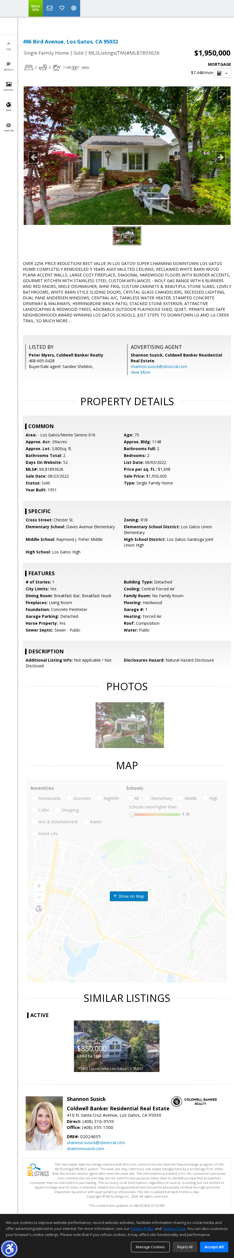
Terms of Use (173, 1228)
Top (8, 49)
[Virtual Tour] (74, 8)
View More (140, 372)
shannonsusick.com (85, 1148)
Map (8, 110)
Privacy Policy (142, 1228)
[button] (9, 1249)
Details (8, 69)
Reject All (185, 1246)
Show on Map (130, 896)
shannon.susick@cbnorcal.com (159, 366)
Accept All (214, 1246)
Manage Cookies (150, 1246)
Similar (8, 130)
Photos (8, 89)
